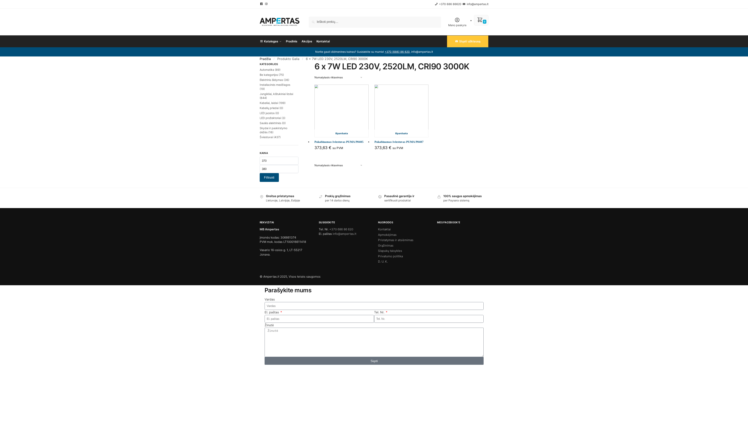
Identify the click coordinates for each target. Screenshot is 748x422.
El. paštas (272, 312)
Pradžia (265, 59)
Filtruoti (269, 177)
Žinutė (269, 325)
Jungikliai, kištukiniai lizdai (276, 94)
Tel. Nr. (379, 312)
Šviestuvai (266, 137)
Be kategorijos (269, 74)
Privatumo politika (390, 256)
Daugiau (341, 154)
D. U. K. (383, 261)
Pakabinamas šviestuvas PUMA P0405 (339, 141)
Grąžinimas (385, 245)
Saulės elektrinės (270, 123)
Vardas (270, 299)
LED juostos (267, 113)
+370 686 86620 (449, 4)
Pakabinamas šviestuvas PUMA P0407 (399, 141)
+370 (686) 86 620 (397, 51)
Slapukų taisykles (390, 251)
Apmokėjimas (387, 235)
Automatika (267, 69)
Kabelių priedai (269, 108)
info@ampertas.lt (477, 4)
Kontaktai (384, 229)
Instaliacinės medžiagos (275, 84)
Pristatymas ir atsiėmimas (395, 240)
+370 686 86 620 (341, 229)
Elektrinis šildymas (271, 79)
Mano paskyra (457, 25)
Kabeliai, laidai (269, 103)
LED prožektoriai (270, 118)
